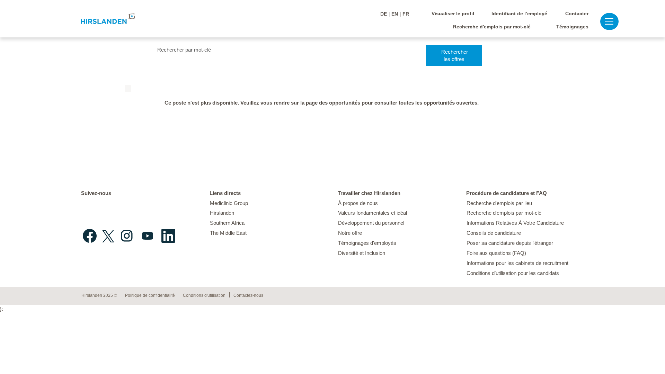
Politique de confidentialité (150, 295)
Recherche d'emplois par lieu (499, 203)
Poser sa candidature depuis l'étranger (510, 243)
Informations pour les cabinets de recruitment (517, 263)
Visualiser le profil (453, 13)
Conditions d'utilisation (204, 295)
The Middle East (228, 233)
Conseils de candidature (494, 233)
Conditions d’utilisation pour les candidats (513, 273)
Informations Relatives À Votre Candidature (515, 223)
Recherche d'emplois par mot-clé (492, 26)
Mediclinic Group (229, 203)
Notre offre (350, 233)
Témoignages (572, 26)
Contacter (576, 13)
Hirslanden (222, 213)
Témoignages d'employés (367, 243)
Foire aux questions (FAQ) (496, 253)
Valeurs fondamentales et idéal (372, 213)
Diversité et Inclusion (361, 253)
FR (405, 14)
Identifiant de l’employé (519, 13)
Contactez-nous (248, 295)
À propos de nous (358, 203)
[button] (605, 21)
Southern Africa (227, 223)
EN (394, 14)
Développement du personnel (371, 223)
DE (383, 14)
